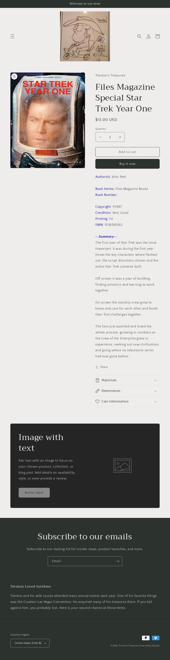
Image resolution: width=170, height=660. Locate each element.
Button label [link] (34, 492)
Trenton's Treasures (128, 646)
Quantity (100, 128)
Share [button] (104, 367)
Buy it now (127, 164)
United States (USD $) (28, 643)
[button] (12, 36)
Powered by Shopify (149, 646)
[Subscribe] (117, 561)
